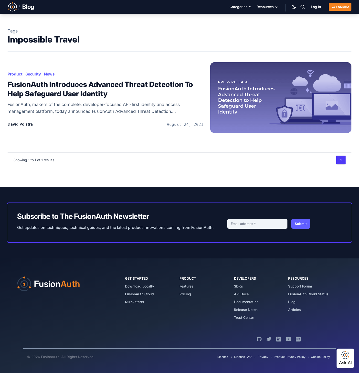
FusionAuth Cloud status (308, 294)
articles (294, 310)
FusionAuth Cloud (139, 294)
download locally (139, 286)
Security (33, 74)
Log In (316, 7)
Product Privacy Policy (290, 357)
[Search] (302, 6)
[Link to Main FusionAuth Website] (12, 7)
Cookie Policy (320, 357)
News (49, 74)
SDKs (238, 286)
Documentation (246, 302)
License (223, 357)
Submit (301, 224)
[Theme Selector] (293, 6)
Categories (238, 7)
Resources (265, 7)
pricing (185, 294)
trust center (244, 317)
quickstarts (134, 302)
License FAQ (243, 357)
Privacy (263, 357)
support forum (300, 286)
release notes (246, 310)
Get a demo (340, 7)
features (186, 286)
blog (292, 302)
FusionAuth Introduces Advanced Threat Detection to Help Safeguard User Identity (100, 89)
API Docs (241, 294)
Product (15, 74)
